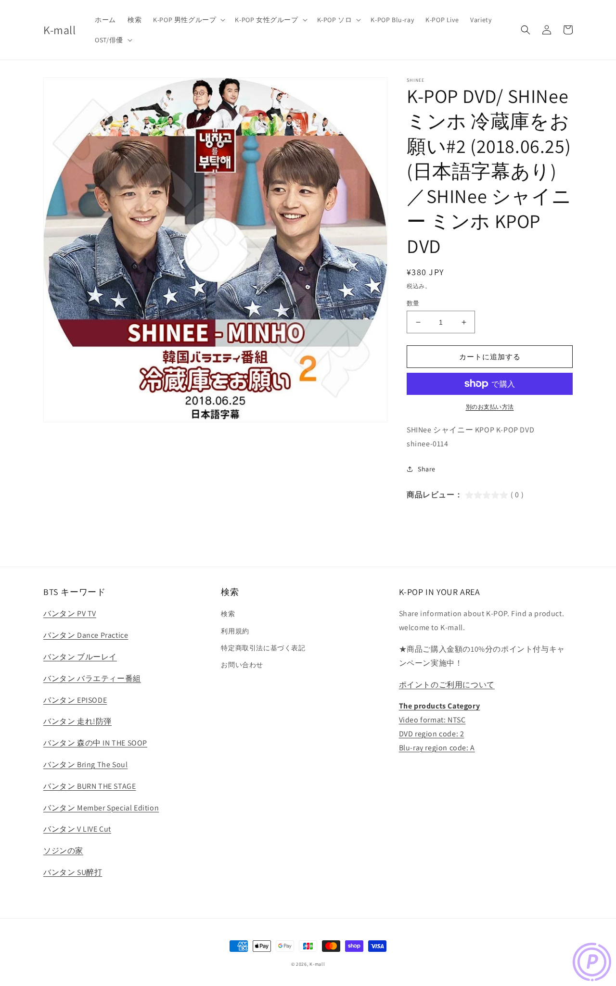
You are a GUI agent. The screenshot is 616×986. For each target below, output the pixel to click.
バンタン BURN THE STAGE (89, 786)
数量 (413, 303)
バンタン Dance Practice (85, 635)
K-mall (317, 964)
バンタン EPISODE (75, 700)
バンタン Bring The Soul (85, 764)
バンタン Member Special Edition (101, 808)
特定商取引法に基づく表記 (263, 648)
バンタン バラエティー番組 (92, 678)
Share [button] (427, 469)
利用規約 (235, 631)
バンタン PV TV (69, 613)
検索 (228, 613)
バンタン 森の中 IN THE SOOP (95, 743)
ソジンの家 (63, 851)
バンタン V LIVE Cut (77, 829)
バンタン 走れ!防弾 (77, 721)
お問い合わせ (242, 664)
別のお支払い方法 (490, 406)
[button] (188, 20)
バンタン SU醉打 (72, 872)
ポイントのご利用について (447, 685)
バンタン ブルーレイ (80, 657)
